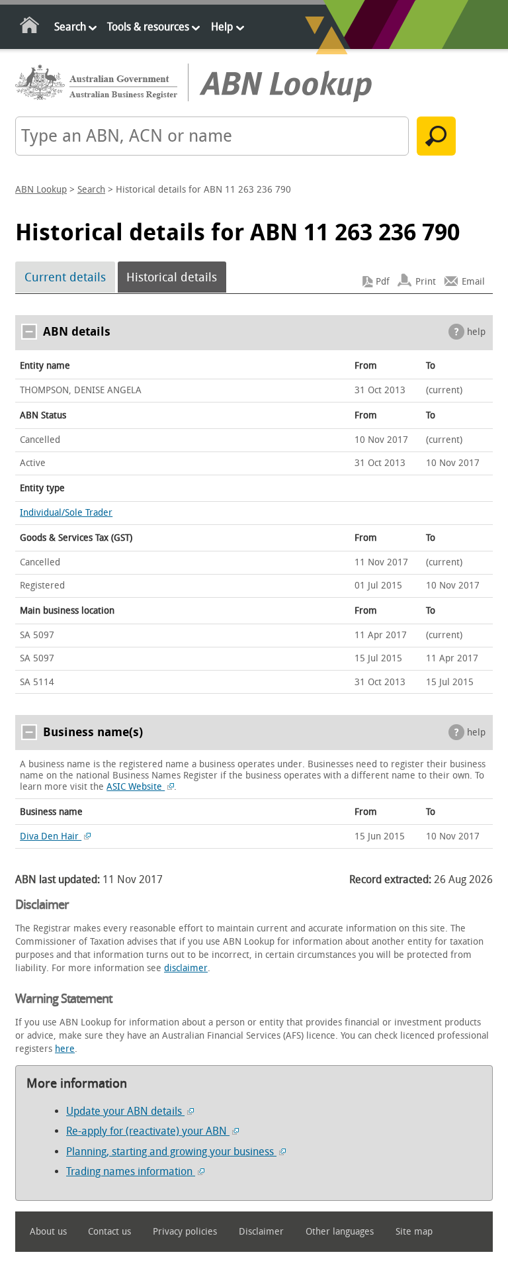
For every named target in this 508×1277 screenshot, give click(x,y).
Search (70, 27)
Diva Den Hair (50, 836)
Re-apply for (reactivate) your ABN (148, 1131)
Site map (414, 1231)
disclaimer (186, 968)
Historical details (171, 277)
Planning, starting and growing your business (171, 1151)
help (476, 332)
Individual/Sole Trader (66, 512)
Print (425, 281)
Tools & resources (148, 27)
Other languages (340, 1231)
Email (473, 281)
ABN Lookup (41, 189)
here (65, 1049)
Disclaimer (261, 1231)
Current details (65, 277)
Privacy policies (185, 1231)
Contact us (109, 1231)
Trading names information (130, 1171)
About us (48, 1231)
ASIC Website (135, 786)
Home (30, 27)
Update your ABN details (125, 1111)
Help (222, 27)
